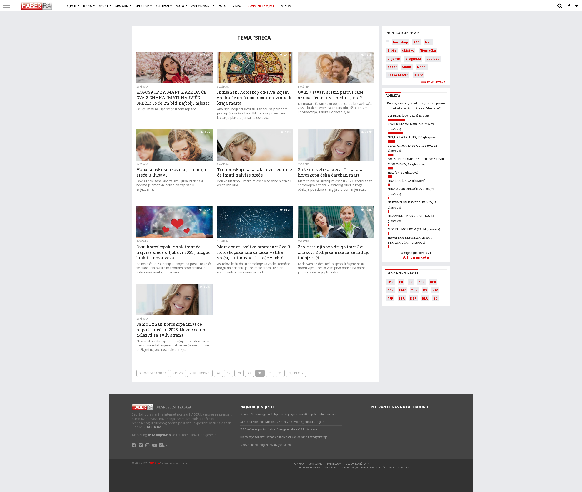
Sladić (406, 67)
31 (270, 373)
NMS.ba (155, 463)
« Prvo (178, 373)
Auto (180, 5)
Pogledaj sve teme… (433, 82)
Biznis (87, 5)
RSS (391, 467)
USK (391, 282)
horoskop (400, 42)
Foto (222, 5)
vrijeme (394, 58)
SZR (402, 298)
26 (218, 373)
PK (401, 282)
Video (237, 5)
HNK (402, 290)
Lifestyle (142, 5)
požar (392, 67)
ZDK (421, 282)
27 (228, 373)
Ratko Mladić (398, 75)
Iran (428, 42)
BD (435, 298)
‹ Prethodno (200, 373)
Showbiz (122, 5)
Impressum (334, 464)
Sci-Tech (162, 5)
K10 (435, 290)
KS (425, 290)
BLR (425, 298)
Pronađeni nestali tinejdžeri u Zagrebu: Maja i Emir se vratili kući (342, 467)
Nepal (421, 67)
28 (239, 373)
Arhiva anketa (416, 257)
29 (249, 373)
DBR (413, 298)
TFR (390, 298)
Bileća (418, 75)
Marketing (316, 464)
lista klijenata (159, 435)
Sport (103, 5)
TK (411, 282)
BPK (433, 282)
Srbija (392, 50)
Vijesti (71, 5)
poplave (432, 58)
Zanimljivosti (201, 5)
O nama (299, 464)
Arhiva (286, 5)
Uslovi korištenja (357, 464)
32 (280, 373)
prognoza (413, 58)
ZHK (414, 290)
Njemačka (428, 50)
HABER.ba (153, 427)
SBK (391, 290)
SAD (417, 42)
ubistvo (408, 50)
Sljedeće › (296, 373)
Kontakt (403, 467)
